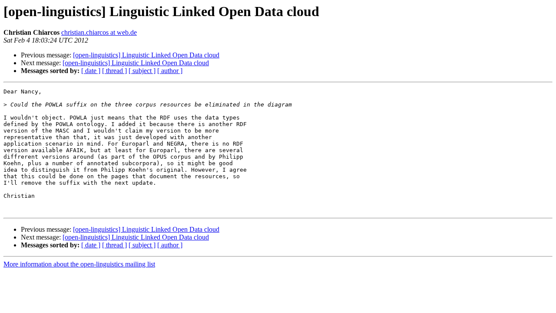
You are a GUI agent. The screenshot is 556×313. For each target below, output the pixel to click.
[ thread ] (114, 70)
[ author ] (169, 70)
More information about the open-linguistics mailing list (79, 264)
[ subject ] (142, 70)
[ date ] (90, 70)
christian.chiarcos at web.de (99, 32)
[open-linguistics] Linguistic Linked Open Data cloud (146, 55)
